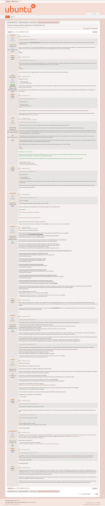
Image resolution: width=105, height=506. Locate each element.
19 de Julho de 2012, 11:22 (26, 360)
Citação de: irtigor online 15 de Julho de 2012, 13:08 (28, 98)
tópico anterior (86, 28)
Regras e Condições (89, 504)
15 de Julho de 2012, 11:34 (26, 36)
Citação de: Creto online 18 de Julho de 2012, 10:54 (28, 319)
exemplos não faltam (33, 114)
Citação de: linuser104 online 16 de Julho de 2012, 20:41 (28, 403)
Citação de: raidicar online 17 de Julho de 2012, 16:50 (28, 414)
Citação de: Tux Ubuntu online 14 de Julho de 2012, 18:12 (28, 197)
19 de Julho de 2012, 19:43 (26, 449)
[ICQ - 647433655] (12, 444)
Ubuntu (28, 502)
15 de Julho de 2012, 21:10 (26, 95)
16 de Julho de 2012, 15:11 (26, 168)
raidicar (13, 226)
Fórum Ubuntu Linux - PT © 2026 (93, 502)
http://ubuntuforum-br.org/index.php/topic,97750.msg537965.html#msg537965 (69, 434)
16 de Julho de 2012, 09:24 (26, 118)
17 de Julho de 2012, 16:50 (26, 227)
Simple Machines (16, 504)
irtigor (13, 75)
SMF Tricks (17, 500)
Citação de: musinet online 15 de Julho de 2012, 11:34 (28, 60)
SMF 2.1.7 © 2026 (9, 504)
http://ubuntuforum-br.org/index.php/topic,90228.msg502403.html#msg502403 (39, 384)
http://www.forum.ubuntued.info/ (26, 155)
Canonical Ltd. (33, 502)
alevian (13, 359)
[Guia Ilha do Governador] (12, 135)
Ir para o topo (10, 488)
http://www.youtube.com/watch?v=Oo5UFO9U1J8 (29, 217)
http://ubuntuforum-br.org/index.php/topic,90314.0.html (48, 443)
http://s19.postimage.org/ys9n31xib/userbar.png (28, 164)
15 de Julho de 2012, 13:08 (26, 76)
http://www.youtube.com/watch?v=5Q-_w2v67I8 (29, 212)
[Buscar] (91, 14)
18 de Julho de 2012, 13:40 (26, 316)
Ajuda (84, 504)
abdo (13, 117)
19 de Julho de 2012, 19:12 (26, 432)
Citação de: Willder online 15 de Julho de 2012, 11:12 (28, 39)
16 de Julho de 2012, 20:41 (26, 194)
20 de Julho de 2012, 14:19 (26, 467)
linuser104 (13, 193)
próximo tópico (94, 28)
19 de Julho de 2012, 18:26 (26, 400)
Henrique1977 (13, 431)
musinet (13, 35)
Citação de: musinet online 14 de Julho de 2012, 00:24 (28, 122)
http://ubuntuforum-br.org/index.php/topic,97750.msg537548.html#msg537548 (77, 457)
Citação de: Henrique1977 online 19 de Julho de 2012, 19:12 (29, 452)
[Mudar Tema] (20, 1)
